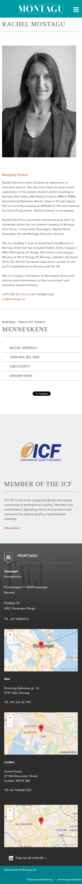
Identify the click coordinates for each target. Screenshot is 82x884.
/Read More (12, 528)
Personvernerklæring (39, 879)
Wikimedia (66, 669)
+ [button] (10, 635)
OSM (74, 669)
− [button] (10, 641)
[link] (41, 859)
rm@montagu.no (13, 299)
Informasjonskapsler (70, 879)
